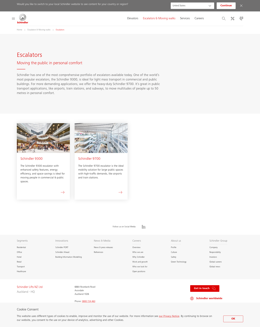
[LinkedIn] (143, 226)
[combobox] (192, 5)
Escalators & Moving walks (159, 18)
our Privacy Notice (169, 316)
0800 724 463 (88, 301)
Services (185, 18)
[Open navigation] (13, 19)
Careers (199, 18)
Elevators (132, 18)
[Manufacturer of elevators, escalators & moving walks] (22, 18)
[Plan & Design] (232, 19)
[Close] (241, 5)
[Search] (224, 19)
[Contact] (241, 19)
